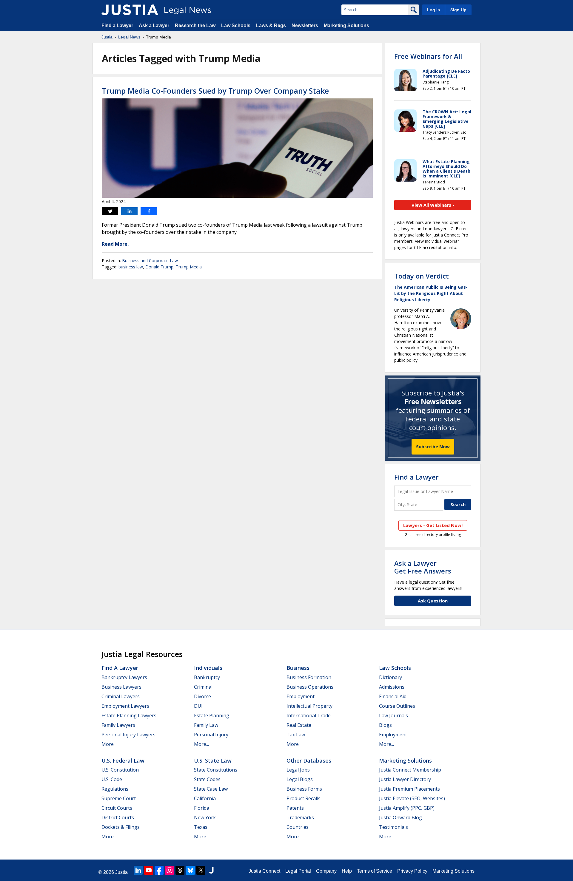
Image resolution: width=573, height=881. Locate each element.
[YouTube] (148, 870)
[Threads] (179, 870)
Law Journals (393, 715)
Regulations (114, 789)
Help (347, 871)
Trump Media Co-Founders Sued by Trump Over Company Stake (215, 91)
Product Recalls (303, 798)
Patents (295, 808)
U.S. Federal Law (122, 760)
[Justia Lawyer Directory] (211, 870)
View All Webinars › (433, 205)
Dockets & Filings (120, 827)
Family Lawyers (118, 725)
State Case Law (211, 789)
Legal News (129, 37)
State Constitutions (215, 769)
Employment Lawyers (125, 706)
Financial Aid (392, 696)
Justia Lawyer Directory (405, 779)
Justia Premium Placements (409, 789)
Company (326, 871)
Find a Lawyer (117, 25)
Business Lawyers (121, 687)
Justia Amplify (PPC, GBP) (407, 808)
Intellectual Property (309, 706)
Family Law (206, 725)
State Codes (207, 779)
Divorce (202, 696)
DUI (198, 706)
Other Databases (308, 760)
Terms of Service (374, 871)
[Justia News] (129, 9)
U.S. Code (111, 779)
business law (130, 267)
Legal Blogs (299, 779)
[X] (200, 870)
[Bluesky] (190, 870)
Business (297, 667)
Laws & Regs (271, 25)
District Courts (117, 817)
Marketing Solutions (346, 25)
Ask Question (433, 601)
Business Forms (304, 789)
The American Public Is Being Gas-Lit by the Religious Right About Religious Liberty (431, 293)
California (205, 798)
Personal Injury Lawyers (128, 734)
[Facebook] (159, 870)
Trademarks (300, 817)
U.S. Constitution (120, 769)
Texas (200, 827)
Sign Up (458, 9)
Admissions (391, 687)
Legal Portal (298, 871)
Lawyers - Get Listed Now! (433, 525)
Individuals (208, 667)
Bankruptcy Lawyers (124, 677)
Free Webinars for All (428, 56)
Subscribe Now (433, 446)
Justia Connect (264, 871)
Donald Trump (159, 267)
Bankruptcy (207, 677)
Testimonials (393, 827)
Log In (433, 9)
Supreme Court (118, 798)
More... (108, 744)
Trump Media (189, 267)
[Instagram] (169, 870)
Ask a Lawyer (154, 25)
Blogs (385, 725)
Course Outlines (397, 706)
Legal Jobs (298, 769)
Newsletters (305, 25)
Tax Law (295, 734)
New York (205, 817)
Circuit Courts (116, 808)
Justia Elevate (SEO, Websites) (412, 798)
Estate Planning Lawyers (128, 715)
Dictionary (390, 677)
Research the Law (195, 25)
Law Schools (235, 25)
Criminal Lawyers (120, 696)
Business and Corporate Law (150, 260)
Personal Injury (211, 734)
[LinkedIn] (138, 870)
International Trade (308, 715)
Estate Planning (211, 715)
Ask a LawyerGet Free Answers (422, 567)
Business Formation (308, 677)
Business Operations (309, 687)
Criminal (203, 687)
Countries (297, 827)
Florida (201, 808)
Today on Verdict (421, 275)
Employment (300, 696)
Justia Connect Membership (410, 769)
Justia (107, 37)
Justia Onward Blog (400, 817)
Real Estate (298, 725)
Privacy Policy (412, 871)
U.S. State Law (213, 760)
